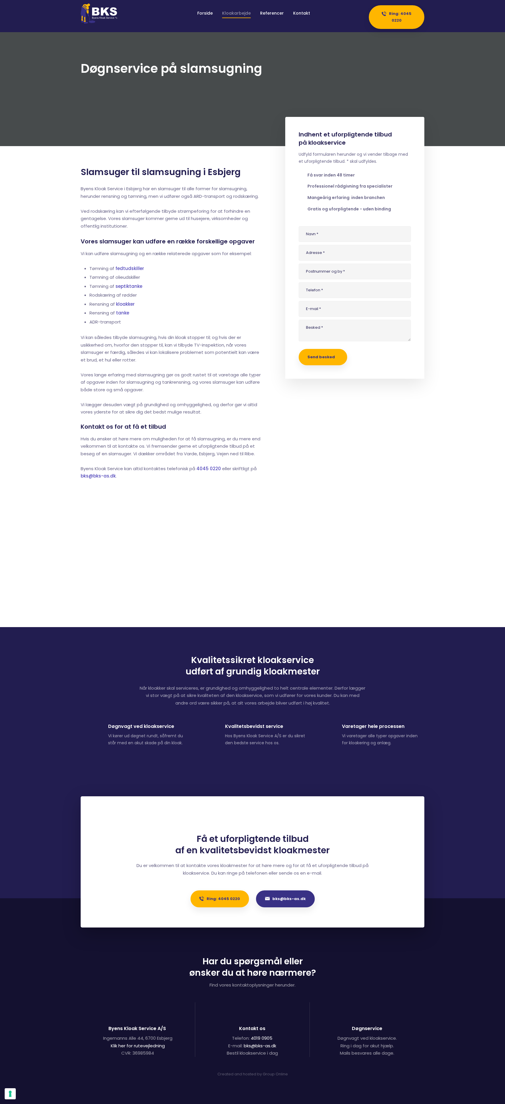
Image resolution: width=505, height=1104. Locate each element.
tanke (122, 313)
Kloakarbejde (236, 13)
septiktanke (128, 286)
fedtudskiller (129, 268)
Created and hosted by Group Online (252, 1074)
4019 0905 (261, 1038)
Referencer (272, 13)
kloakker (125, 304)
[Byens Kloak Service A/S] (99, 14)
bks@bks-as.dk (98, 476)
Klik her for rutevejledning (138, 1046)
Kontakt (301, 13)
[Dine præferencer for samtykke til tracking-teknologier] (10, 1093)
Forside (205, 13)
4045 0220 (208, 469)
